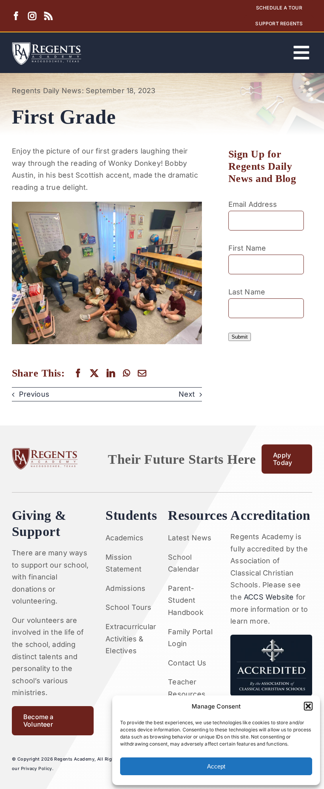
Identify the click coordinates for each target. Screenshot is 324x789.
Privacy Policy (36, 768)
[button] (308, 706)
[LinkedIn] (111, 373)
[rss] (48, 16)
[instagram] (32, 16)
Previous (34, 394)
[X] (94, 373)
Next (187, 394)
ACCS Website (269, 597)
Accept (216, 766)
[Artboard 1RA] (46, 45)
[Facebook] (78, 373)
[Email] (142, 373)
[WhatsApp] (126, 373)
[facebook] (16, 16)
